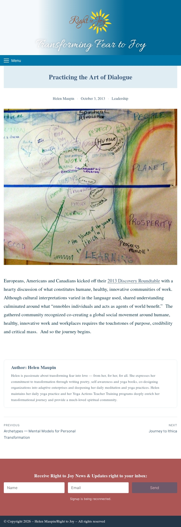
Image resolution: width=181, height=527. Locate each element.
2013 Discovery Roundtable (133, 280)
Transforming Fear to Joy (90, 45)
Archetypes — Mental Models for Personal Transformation (40, 431)
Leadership (120, 98)
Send (154, 487)
